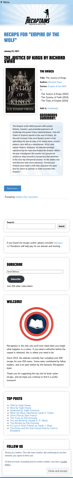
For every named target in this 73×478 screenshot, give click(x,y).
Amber (18, 197)
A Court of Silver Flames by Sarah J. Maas (31, 425)
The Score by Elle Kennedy (23, 418)
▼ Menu (5, 2)
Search (10, 222)
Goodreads (53, 108)
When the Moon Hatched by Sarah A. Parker (32, 413)
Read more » (12, 188)
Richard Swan (55, 82)
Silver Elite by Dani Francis (23, 415)
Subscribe (16, 279)
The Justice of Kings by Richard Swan (34, 59)
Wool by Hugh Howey (20, 408)
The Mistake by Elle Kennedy (24, 423)
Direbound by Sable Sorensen (24, 410)
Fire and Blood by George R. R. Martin (29, 420)
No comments (31, 197)
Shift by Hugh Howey (20, 405)
